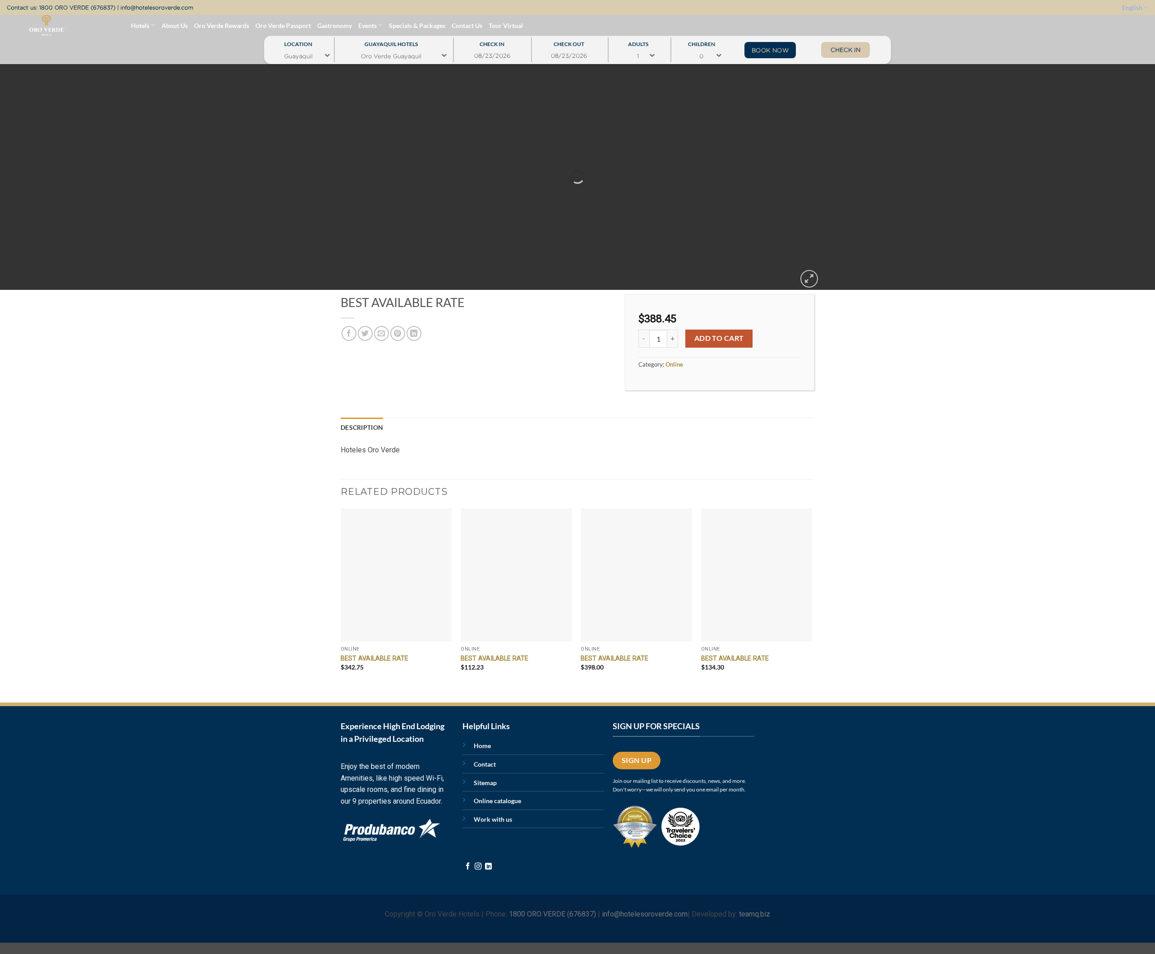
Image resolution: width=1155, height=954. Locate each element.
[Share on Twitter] (365, 333)
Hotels (140, 25)
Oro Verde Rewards (221, 25)
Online (674, 364)
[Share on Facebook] (349, 333)
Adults (638, 42)
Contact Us (467, 25)
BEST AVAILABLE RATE (374, 658)
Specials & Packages (417, 25)
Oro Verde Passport (283, 25)
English (1132, 7)
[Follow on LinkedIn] (488, 866)
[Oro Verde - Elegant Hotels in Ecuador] (29, 25)
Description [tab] (362, 427)
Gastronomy (334, 25)
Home (482, 745)
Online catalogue (497, 801)
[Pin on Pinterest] (397, 333)
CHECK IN (845, 50)
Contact (485, 764)
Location (298, 42)
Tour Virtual (506, 25)
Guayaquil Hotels (391, 42)
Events (367, 25)
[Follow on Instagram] (478, 866)
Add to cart (719, 338)
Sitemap (485, 782)
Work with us (493, 819)
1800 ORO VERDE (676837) (77, 7)
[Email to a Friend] (381, 333)
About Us (175, 25)
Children (701, 42)
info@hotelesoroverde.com (156, 7)
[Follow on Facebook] (467, 866)
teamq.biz (754, 914)
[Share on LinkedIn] (414, 333)
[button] (809, 279)
